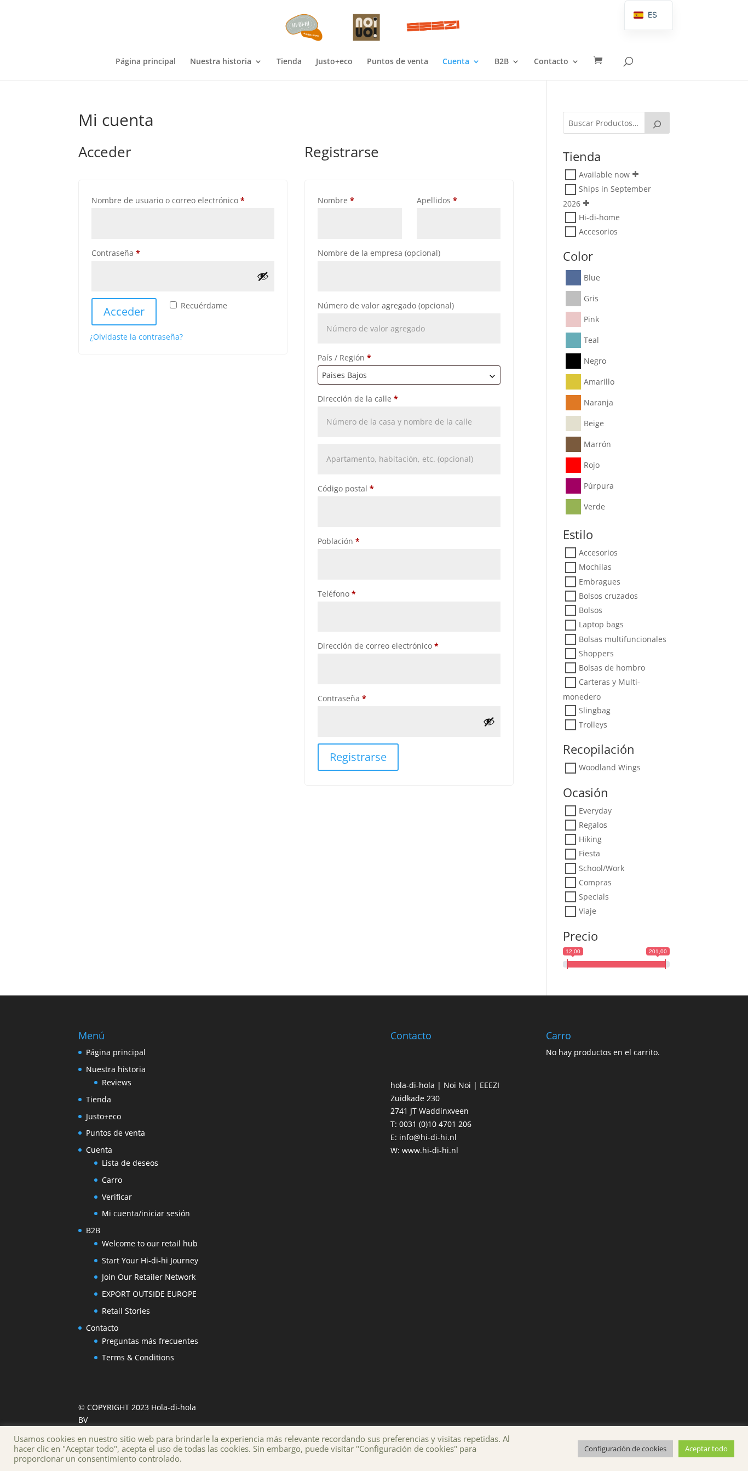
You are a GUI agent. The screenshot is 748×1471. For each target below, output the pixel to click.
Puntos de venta (397, 62)
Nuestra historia (220, 62)
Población (339, 541)
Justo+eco (334, 62)
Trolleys (593, 724)
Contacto (551, 62)
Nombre (336, 200)
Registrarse (358, 756)
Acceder (124, 311)
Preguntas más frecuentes (150, 1341)
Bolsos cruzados (608, 596)
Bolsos (590, 610)
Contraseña (136, 252)
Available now (604, 174)
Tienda (289, 62)
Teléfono (337, 593)
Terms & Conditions (138, 1357)
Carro (112, 1180)
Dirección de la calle (358, 398)
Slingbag (595, 710)
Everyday (595, 810)
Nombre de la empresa (379, 253)
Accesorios (598, 231)
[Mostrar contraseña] (263, 276)
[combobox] (409, 375)
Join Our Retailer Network (148, 1277)
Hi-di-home (599, 217)
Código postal (346, 488)
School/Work (601, 868)
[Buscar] (657, 123)
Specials (594, 896)
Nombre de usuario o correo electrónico (182, 199)
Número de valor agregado (386, 305)
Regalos (593, 825)
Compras (595, 882)
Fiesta (589, 854)
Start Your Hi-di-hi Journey (150, 1260)
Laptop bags (601, 625)
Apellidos (437, 200)
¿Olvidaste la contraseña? (136, 336)
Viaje (587, 911)
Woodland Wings (610, 768)
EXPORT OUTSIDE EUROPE (149, 1294)
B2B (501, 62)
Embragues (599, 581)
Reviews (116, 1082)
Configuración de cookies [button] (625, 1448)
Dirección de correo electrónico (398, 645)
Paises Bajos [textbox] (344, 375)
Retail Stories (126, 1311)
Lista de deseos (130, 1163)
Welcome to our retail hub (150, 1243)
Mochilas (595, 567)
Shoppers (596, 653)
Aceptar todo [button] (706, 1448)
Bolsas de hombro (612, 667)
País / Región (344, 357)
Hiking (590, 839)
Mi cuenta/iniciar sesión (146, 1213)
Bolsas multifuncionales (622, 639)
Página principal (146, 62)
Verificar (117, 1197)
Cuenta (455, 62)
